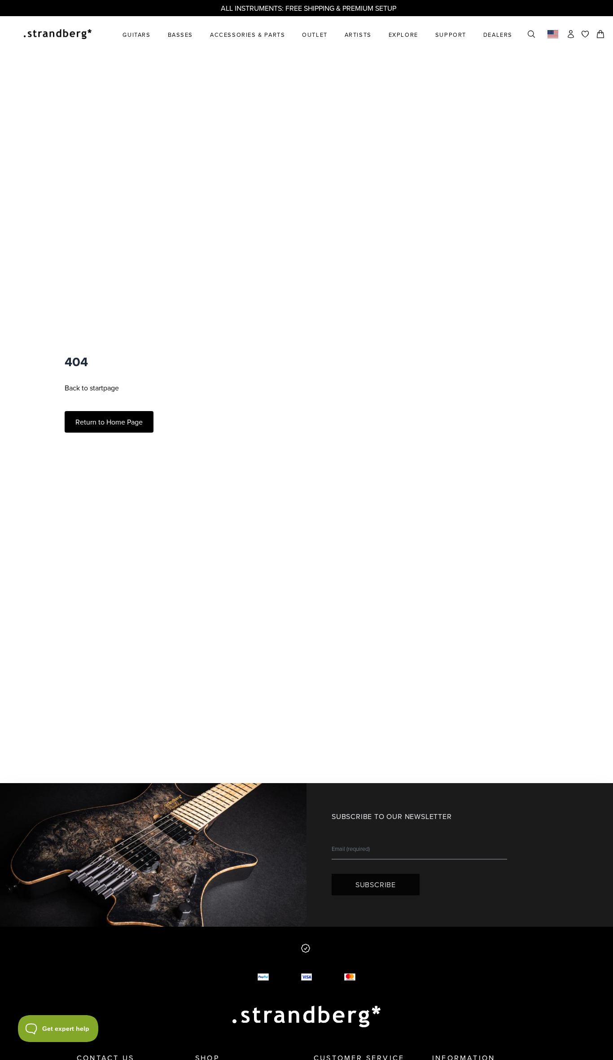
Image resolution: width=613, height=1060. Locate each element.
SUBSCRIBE (375, 884)
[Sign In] (570, 34)
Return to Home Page (109, 422)
